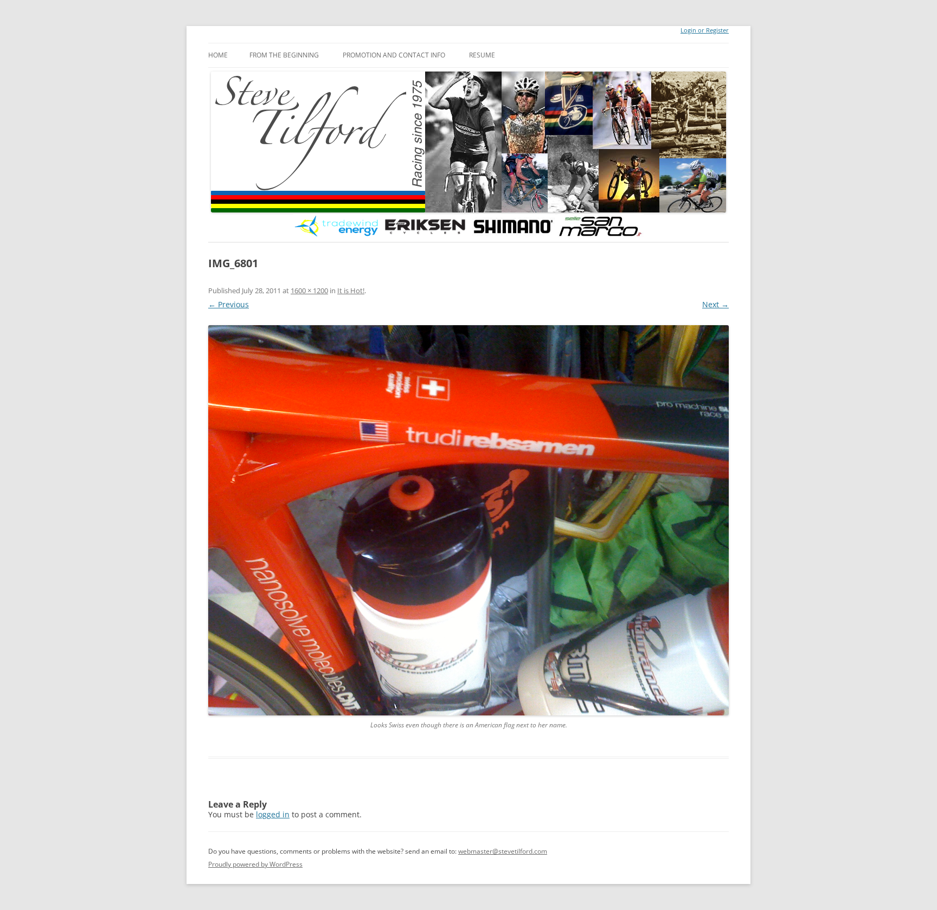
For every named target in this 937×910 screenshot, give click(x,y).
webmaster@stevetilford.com (502, 851)
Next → (715, 304)
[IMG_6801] (468, 520)
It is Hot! (350, 290)
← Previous (228, 304)
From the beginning (284, 55)
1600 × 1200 (309, 290)
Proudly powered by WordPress (255, 864)
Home (218, 55)
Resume (482, 55)
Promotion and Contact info (394, 55)
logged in (273, 814)
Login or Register (705, 30)
